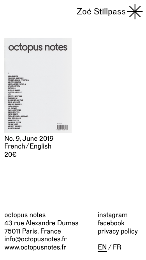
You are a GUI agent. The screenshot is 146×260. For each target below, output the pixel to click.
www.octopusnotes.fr (35, 247)
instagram (113, 215)
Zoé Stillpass (101, 11)
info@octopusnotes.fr (35, 239)
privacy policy (118, 231)
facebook (111, 223)
